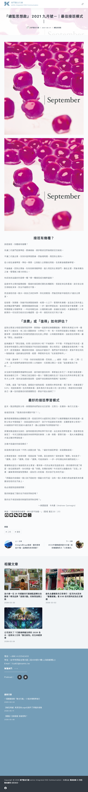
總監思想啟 (57, 28)
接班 (17, 532)
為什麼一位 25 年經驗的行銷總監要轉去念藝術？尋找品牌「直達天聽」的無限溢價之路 (23, 596)
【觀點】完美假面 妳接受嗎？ (16, 716)
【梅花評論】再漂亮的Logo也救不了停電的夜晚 (23, 707)
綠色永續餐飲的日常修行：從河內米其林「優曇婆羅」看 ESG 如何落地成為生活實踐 (64, 596)
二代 (8, 532)
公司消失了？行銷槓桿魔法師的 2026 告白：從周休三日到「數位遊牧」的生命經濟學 (23, 635)
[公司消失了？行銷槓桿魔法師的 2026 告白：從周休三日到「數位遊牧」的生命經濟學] (23, 618)
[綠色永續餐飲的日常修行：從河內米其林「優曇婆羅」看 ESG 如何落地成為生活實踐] (65, 579)
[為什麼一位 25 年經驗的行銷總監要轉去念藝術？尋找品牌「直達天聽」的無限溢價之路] (23, 579)
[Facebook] (5, 788)
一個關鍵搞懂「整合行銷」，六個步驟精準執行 (22, 699)
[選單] (83, 4)
